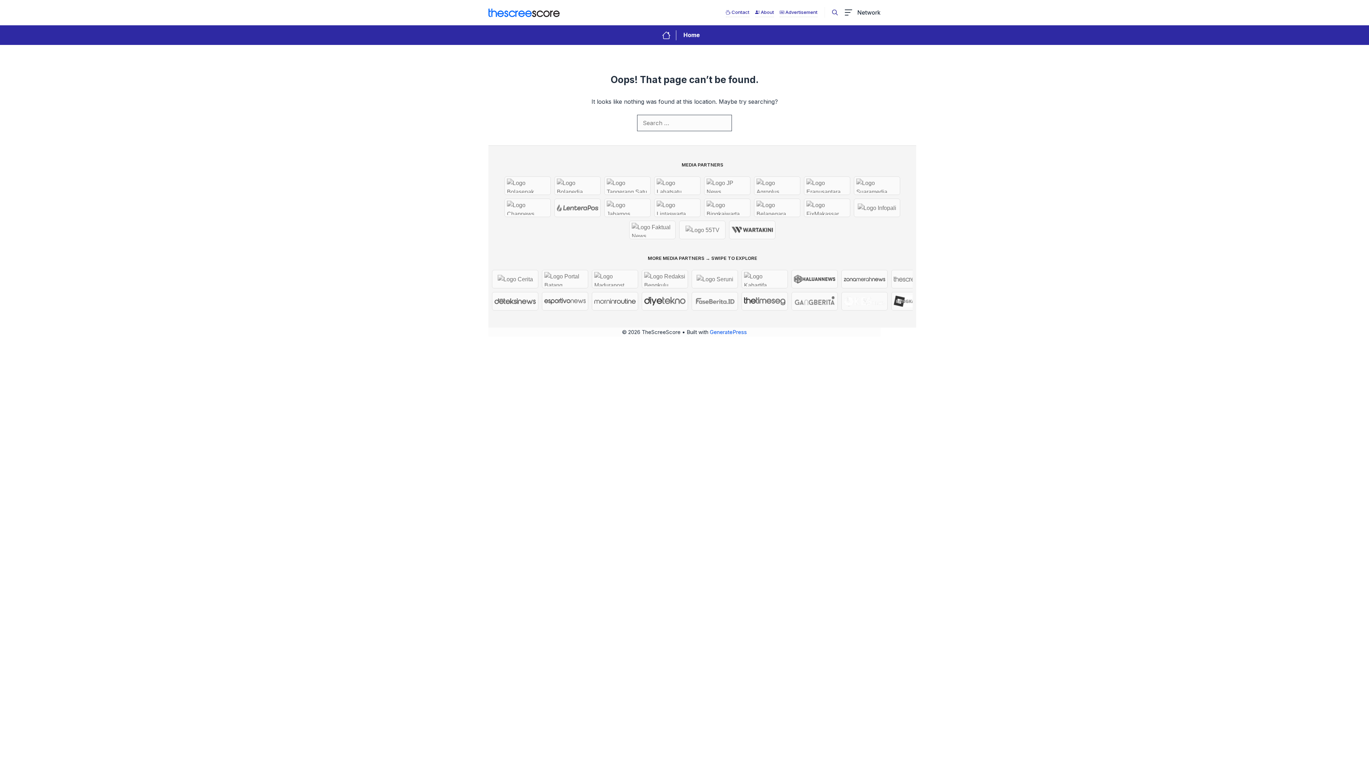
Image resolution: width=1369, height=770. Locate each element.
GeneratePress (728, 332)
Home (691, 34)
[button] (835, 12)
